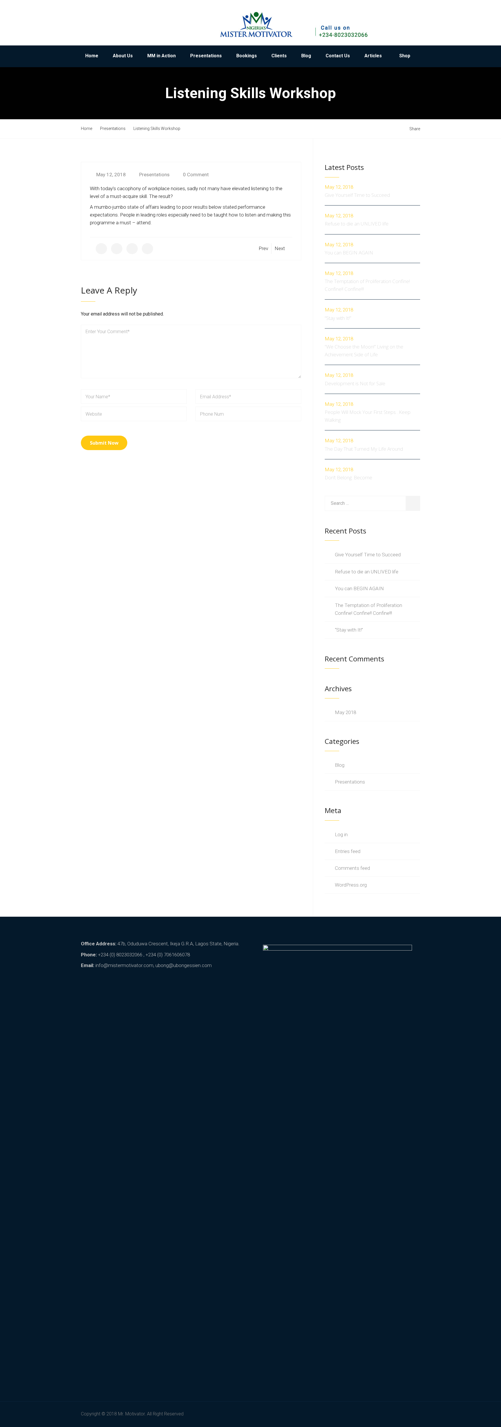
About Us (123, 55)
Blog (306, 55)
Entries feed (347, 851)
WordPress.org (351, 885)
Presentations (206, 55)
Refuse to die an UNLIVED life (357, 223)
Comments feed (352, 868)
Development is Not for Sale (355, 383)
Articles (373, 55)
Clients (279, 55)
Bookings (246, 55)
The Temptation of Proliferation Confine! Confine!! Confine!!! (367, 285)
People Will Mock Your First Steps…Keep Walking (368, 416)
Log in (341, 834)
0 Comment (196, 174)
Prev (263, 248)
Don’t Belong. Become (348, 477)
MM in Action (161, 55)
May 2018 (345, 712)
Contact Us (338, 55)
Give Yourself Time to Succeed (357, 195)
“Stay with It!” (338, 318)
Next (280, 248)
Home (91, 55)
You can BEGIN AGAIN (349, 252)
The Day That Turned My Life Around (364, 448)
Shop (404, 55)
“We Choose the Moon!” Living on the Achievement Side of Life (364, 350)
